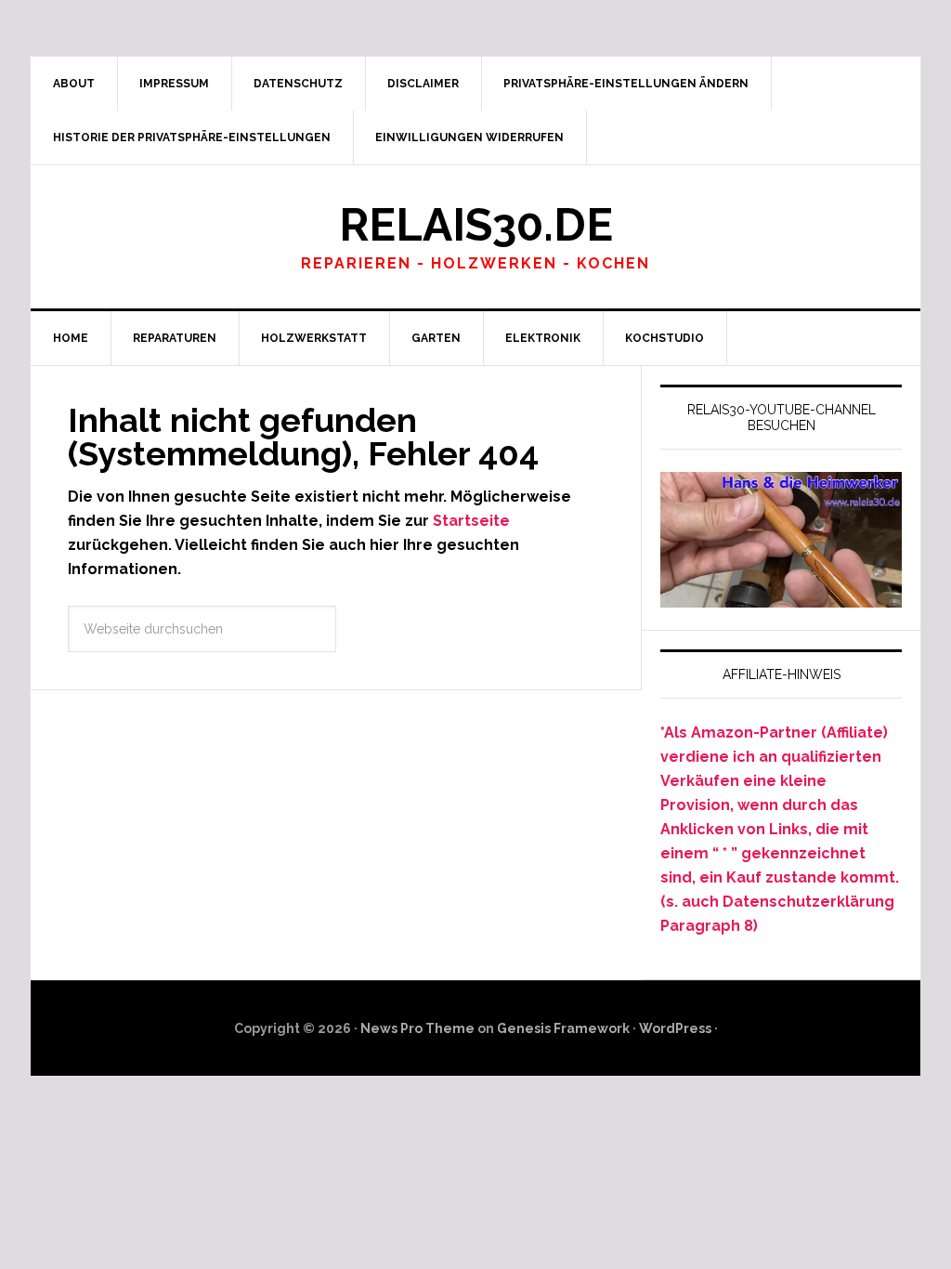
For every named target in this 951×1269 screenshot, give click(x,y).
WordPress (675, 1028)
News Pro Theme (417, 1028)
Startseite (471, 521)
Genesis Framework (563, 1028)
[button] (626, 84)
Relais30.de (476, 225)
